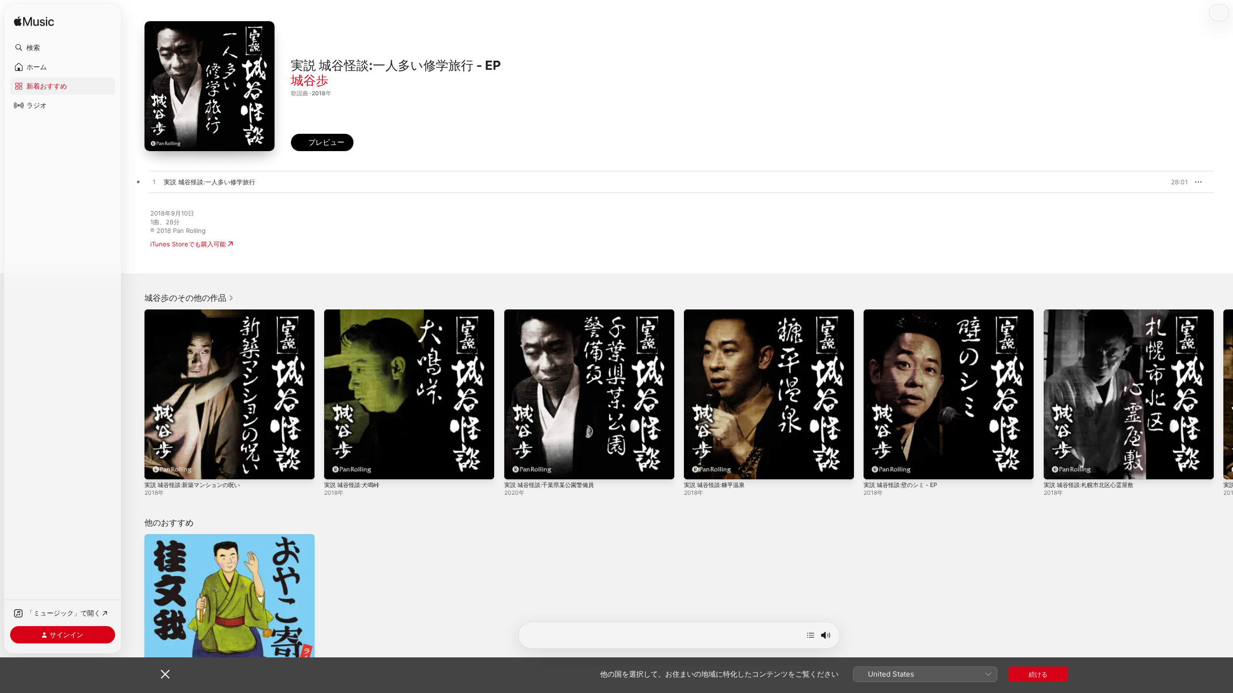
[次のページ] (1223, 394)
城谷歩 (309, 80)
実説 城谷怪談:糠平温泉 (717, 313)
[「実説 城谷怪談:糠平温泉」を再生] (696, 467)
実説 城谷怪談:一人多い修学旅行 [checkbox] (209, 182)
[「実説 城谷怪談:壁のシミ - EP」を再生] (875, 467)
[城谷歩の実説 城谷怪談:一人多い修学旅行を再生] (154, 182)
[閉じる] (165, 674)
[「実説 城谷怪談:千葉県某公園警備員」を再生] (516, 467)
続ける (1038, 674)
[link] (189, 298)
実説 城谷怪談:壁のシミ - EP (904, 313)
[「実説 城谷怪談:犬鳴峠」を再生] (336, 467)
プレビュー (1176, 182)
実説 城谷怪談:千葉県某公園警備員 (553, 313)
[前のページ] (135, 394)
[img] (34, 21)
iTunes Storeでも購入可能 (188, 244)
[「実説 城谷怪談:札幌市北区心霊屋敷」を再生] (1056, 467)
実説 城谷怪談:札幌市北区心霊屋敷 (1092, 313)
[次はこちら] (810, 635)
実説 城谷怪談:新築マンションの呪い (196, 313)
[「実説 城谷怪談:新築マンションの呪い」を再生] (156, 467)
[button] (63, 47)
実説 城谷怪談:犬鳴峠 (354, 313)
